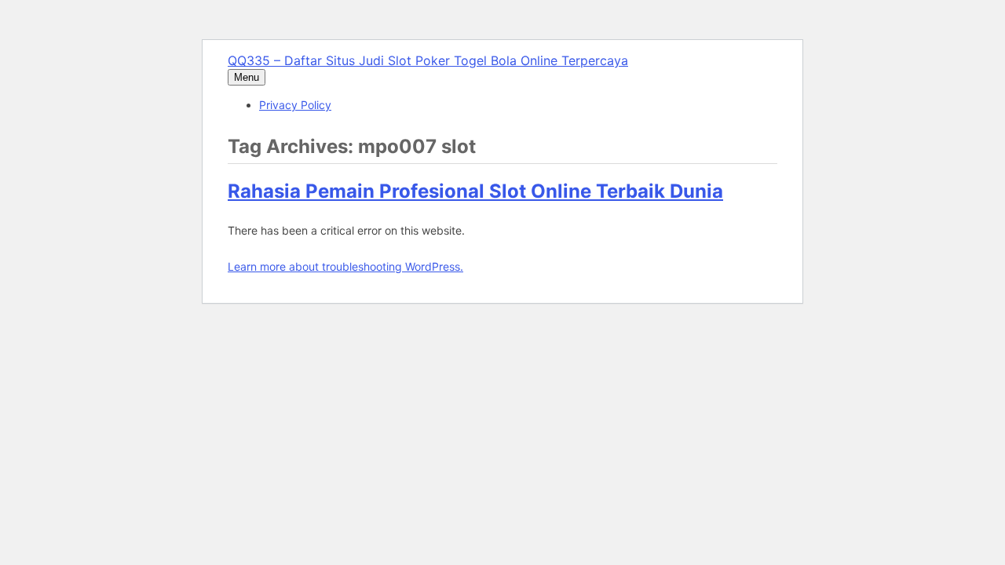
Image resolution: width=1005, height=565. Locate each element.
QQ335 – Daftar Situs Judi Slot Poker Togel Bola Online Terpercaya (428, 60)
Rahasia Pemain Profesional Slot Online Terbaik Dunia (475, 191)
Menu (246, 77)
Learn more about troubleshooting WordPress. (345, 266)
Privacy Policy (295, 104)
